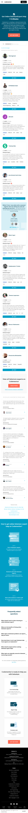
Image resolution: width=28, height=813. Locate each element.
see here (14, 662)
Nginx (13, 342)
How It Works (14, 772)
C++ (17, 313)
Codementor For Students (14, 784)
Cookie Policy (3, 807)
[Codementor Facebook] (11, 804)
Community (14, 780)
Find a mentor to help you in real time (14, 754)
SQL (21, 132)
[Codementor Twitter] (14, 804)
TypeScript (5, 366)
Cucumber (13, 161)
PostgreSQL (15, 103)
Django (14, 252)
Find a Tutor (14, 778)
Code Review (14, 787)
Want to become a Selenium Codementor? (14, 389)
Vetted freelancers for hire (14, 512)
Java (17, 72)
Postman (21, 161)
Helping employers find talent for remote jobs (14, 763)
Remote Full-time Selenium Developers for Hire (14, 509)
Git (22, 252)
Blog (14, 782)
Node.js (20, 72)
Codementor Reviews (14, 795)
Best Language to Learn (14, 797)
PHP (14, 72)
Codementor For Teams (14, 786)
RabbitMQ (5, 344)
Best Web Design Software (14, 791)
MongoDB (19, 364)
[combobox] (18, 44)
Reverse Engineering (7, 105)
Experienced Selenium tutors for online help (14, 507)
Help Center (24, 807)
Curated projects (14, 511)
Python (17, 132)
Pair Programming (14, 789)
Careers (20, 807)
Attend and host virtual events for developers (14, 757)
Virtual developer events (14, 514)
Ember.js (13, 105)
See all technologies (5, 48)
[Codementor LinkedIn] (17, 804)
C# (21, 282)
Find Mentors (14, 774)
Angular (9, 103)
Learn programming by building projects (14, 760)
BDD (17, 161)
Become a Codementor (14, 770)
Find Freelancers (14, 776)
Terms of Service (15, 807)
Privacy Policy (9, 807)
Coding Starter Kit (14, 793)
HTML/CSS (10, 72)
